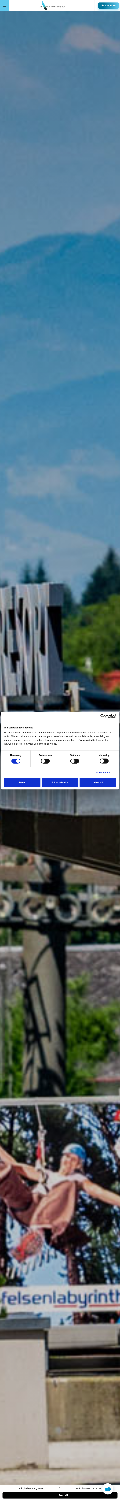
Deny (22, 782)
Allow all (98, 782)
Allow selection (60, 782)
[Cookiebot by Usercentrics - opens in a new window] (102, 716)
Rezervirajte (108, 5)
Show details (103, 772)
